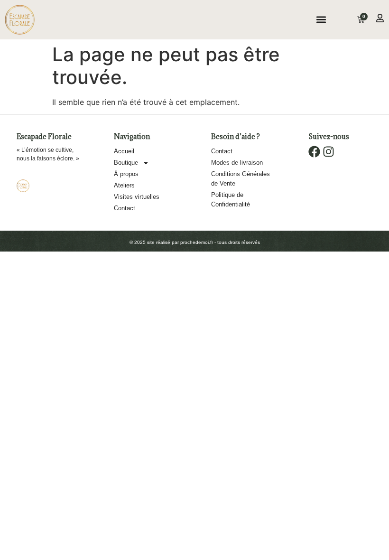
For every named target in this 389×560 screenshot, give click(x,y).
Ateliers (124, 185)
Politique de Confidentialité (230, 199)
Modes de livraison (237, 162)
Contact (124, 208)
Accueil (124, 151)
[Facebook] (314, 152)
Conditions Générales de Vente (240, 178)
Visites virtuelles (136, 196)
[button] (321, 20)
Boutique (126, 162)
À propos (126, 173)
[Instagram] (328, 152)
